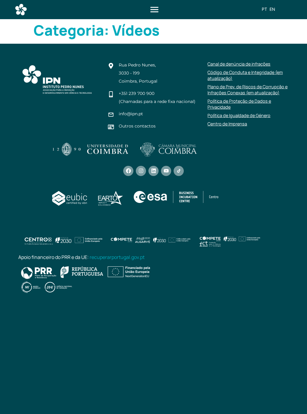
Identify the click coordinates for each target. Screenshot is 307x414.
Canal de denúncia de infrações (238, 64)
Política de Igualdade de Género (238, 115)
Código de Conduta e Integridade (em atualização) (245, 75)
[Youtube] (166, 171)
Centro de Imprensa (227, 124)
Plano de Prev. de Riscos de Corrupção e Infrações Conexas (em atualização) (247, 89)
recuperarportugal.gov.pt (117, 257)
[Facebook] (128, 171)
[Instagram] (141, 171)
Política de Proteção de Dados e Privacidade (239, 104)
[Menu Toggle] (154, 9)
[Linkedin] (153, 171)
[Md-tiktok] (179, 171)
